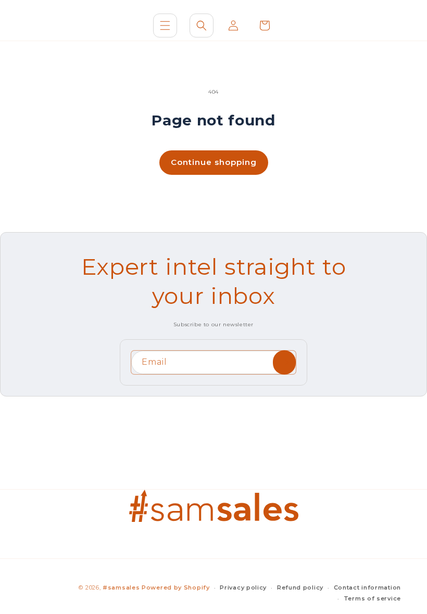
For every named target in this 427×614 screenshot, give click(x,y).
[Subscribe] (284, 362)
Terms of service (372, 598)
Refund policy (300, 587)
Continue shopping (214, 162)
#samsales (121, 587)
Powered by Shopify (176, 587)
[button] (165, 25)
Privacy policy (243, 587)
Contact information (367, 587)
